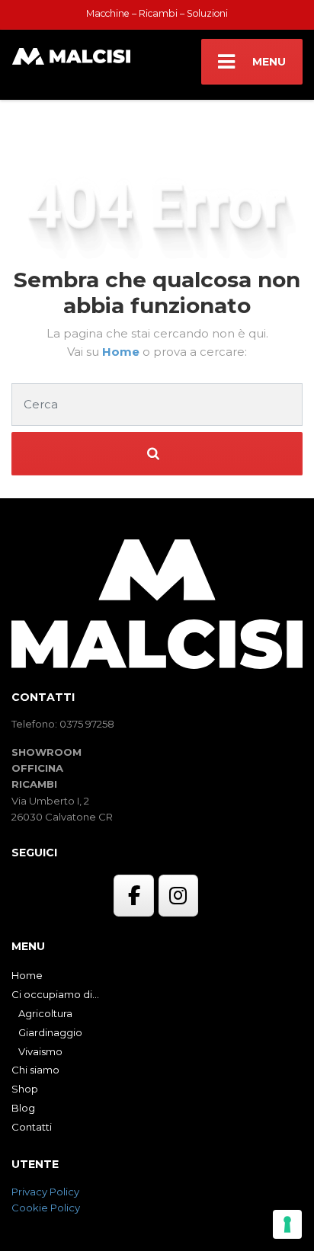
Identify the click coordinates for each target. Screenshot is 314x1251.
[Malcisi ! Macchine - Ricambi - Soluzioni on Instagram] (179, 896)
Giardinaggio (50, 1032)
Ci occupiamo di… (55, 994)
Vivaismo (40, 1051)
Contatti (31, 1127)
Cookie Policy (45, 1207)
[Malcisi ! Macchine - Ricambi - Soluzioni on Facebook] (134, 896)
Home (122, 351)
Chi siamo (35, 1070)
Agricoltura (45, 1013)
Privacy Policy (45, 1191)
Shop (24, 1089)
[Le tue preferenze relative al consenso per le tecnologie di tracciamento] (287, 1224)
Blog (23, 1108)
